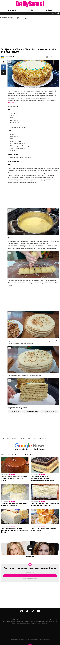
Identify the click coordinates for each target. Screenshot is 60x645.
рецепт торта (27, 438)
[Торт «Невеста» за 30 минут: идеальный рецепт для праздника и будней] (15, 516)
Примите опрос (30, 558)
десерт (4, 438)
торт (35, 438)
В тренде (49, 10)
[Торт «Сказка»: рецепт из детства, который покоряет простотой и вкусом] (15, 465)
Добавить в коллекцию (50, 411)
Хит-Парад (31, 10)
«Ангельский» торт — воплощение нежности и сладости (13, 504)
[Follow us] (53, 13)
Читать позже (15, 411)
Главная (16, 642)
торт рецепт (42, 438)
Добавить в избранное (32, 411)
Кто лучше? (30, 556)
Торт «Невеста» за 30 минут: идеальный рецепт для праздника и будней (14, 530)
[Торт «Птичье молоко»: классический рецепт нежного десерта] (45, 492)
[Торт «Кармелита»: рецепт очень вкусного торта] (45, 516)
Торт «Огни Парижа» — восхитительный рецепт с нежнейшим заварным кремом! (42, 478)
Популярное (12, 10)
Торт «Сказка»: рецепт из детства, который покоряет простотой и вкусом (14, 478)
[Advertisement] (30, 32)
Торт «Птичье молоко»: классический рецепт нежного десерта (45, 504)
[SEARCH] (56, 13)
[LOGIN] (58, 13)
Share (9, 61)
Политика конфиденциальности (38, 642)
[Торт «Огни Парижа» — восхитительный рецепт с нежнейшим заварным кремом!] (45, 465)
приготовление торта (15, 438)
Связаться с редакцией (25, 642)
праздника (11, 102)
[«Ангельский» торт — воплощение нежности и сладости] (15, 492)
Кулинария (12, 474)
